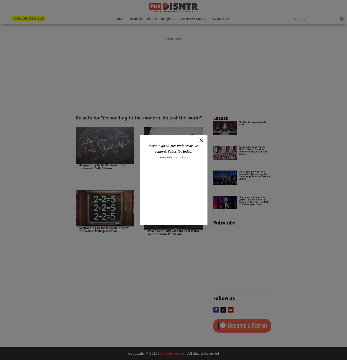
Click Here (183, 157)
